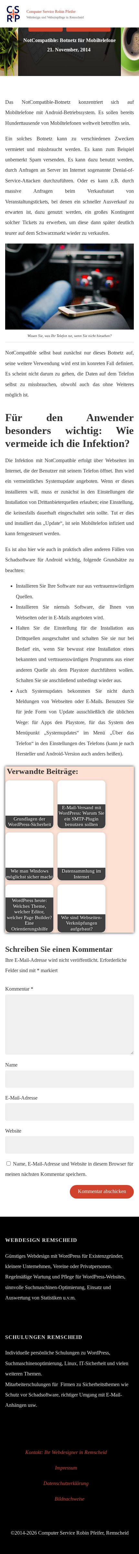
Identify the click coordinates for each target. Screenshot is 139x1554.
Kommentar (19, 989)
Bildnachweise (69, 1499)
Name (11, 1065)
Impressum (66, 1468)
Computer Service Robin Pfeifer (51, 12)
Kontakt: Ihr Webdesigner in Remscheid (66, 1452)
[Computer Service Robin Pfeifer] (13, 13)
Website (13, 1131)
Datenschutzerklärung (66, 1483)
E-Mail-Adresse (21, 1098)
